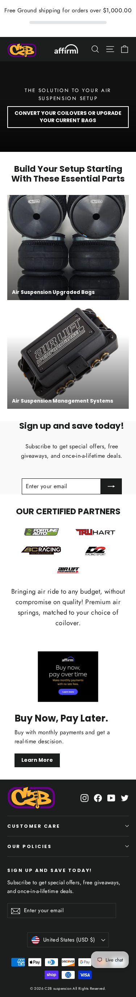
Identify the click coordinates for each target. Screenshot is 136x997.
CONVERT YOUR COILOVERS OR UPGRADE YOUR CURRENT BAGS (68, 116)
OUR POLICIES (29, 846)
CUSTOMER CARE (33, 826)
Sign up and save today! (49, 870)
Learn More (37, 760)
